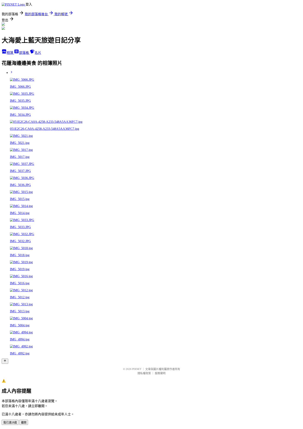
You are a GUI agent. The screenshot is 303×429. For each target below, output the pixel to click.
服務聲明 (160, 373)
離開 (23, 422)
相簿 (10, 53)
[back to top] (5, 361)
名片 (38, 53)
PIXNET (136, 369)
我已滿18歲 (10, 422)
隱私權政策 (144, 373)
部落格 (24, 53)
